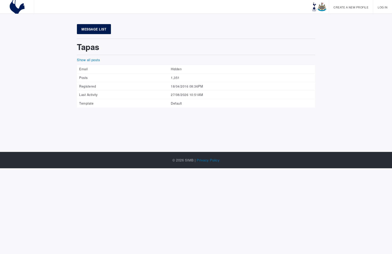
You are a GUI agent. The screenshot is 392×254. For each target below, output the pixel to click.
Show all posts (88, 59)
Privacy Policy (208, 160)
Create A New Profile (350, 7)
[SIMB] (17, 7)
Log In (382, 7)
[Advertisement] (196, 124)
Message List (93, 29)
